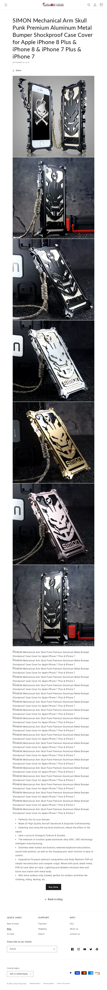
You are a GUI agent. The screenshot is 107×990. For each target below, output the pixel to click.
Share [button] (18, 70)
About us (74, 928)
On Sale (10, 933)
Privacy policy (48, 983)
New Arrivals (13, 924)
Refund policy (35, 983)
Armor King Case (20, 984)
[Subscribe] (54, 949)
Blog (9, 928)
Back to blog (55, 899)
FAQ (72, 924)
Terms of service (63, 983)
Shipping (42, 928)
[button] (6, 5)
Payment (42, 924)
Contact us (75, 933)
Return (41, 933)
